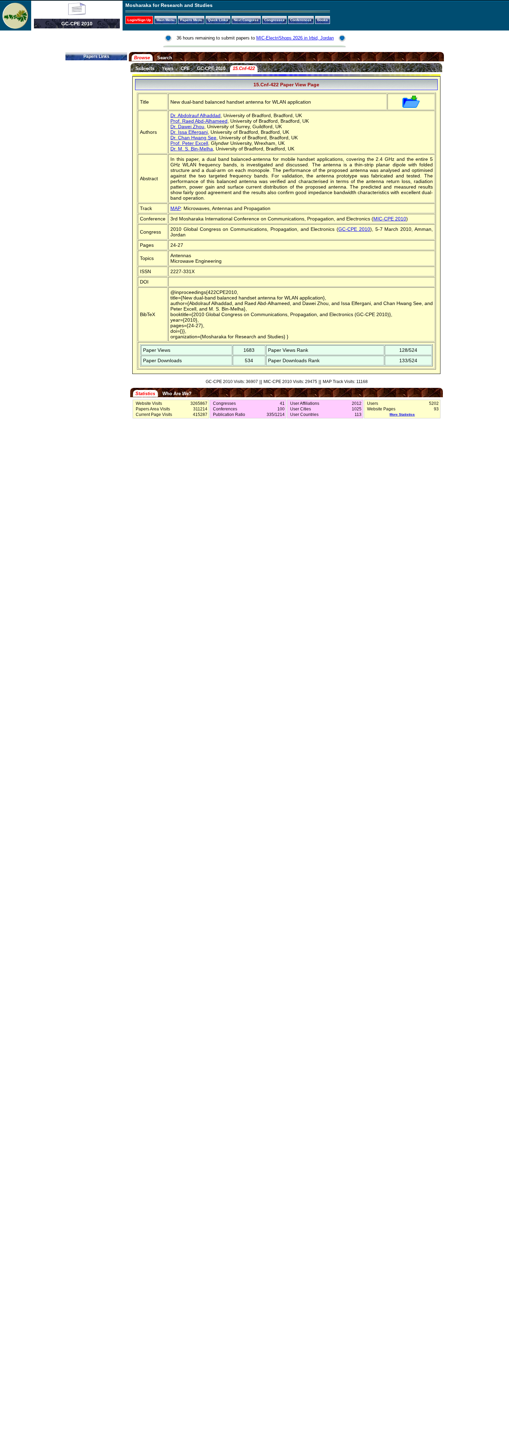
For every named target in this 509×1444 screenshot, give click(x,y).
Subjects (145, 68)
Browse (142, 57)
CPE (185, 68)
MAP (175, 208)
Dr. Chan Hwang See (193, 137)
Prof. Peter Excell (189, 143)
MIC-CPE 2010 (389, 218)
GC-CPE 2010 (211, 68)
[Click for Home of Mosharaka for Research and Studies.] (15, 27)
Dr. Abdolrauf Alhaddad (195, 115)
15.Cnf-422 (244, 68)
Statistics (145, 393)
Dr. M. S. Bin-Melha (191, 148)
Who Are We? (176, 393)
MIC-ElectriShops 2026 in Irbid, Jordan (295, 38)
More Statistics (402, 414)
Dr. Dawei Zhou (187, 126)
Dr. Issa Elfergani (189, 132)
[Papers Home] (77, 13)
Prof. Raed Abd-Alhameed (198, 121)
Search (164, 57)
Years (167, 68)
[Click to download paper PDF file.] (411, 106)
